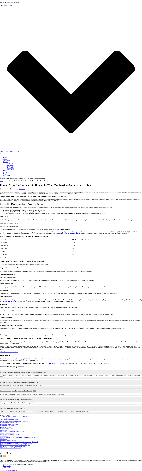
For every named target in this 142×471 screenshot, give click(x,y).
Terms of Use (6, 467)
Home (4, 157)
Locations (5, 162)
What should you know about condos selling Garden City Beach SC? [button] (23, 372)
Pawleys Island (10, 169)
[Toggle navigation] (0, 153)
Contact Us (6, 172)
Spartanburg (10, 166)
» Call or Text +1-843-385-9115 (8, 470)
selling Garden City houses (9, 301)
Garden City (10, 163)
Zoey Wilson (22, 189)
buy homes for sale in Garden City (70, 233)
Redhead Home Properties (56, 363)
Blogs (4, 174)
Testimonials (6, 160)
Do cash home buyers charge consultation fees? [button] (16, 399)
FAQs (4, 171)
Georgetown (10, 165)
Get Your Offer (7, 175)
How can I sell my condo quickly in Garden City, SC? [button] (18, 391)
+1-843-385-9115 (9, 5)
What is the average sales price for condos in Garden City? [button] (19, 382)
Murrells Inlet (10, 168)
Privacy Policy (7, 466)
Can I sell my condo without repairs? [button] (12, 408)
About (5, 159)
